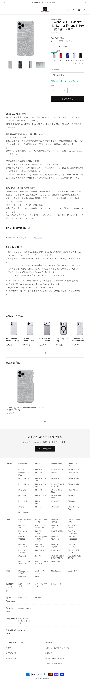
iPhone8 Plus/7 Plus (74, 508)
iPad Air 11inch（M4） (41, 521)
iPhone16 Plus (57, 469)
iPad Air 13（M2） (22, 532)
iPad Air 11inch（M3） (24, 526)
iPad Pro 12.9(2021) (55, 538)
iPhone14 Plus (73, 478)
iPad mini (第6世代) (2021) (25, 562)
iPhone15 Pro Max (40, 480)
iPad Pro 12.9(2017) (39, 546)
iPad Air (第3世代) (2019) (74, 551)
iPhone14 (55, 478)
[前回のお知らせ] (4, 2)
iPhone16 (38, 469)
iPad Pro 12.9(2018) (22, 546)
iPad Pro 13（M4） (72, 526)
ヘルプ (8, 648)
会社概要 (48, 642)
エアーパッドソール (41, 585)
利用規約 (48, 653)
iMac (37, 577)
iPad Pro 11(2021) (54, 546)
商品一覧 (21, 630)
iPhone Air (22, 469)
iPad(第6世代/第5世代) (74, 557)
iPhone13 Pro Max (56, 491)
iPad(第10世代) (57, 531)
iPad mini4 (55, 561)
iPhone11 (71, 495)
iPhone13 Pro (40, 490)
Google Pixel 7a (24, 608)
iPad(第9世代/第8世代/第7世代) (57, 557)
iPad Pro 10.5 (40, 550)
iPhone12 (22, 495)
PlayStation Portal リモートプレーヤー (24, 621)
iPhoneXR (22, 507)
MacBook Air (56, 571)
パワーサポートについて (15, 642)
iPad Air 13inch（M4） (24, 521)
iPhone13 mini (73, 484)
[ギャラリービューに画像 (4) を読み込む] (40, 64)
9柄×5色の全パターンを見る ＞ (65, 81)
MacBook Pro (73, 571)
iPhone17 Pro (56, 464)
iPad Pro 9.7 (56, 550)
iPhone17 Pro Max (73, 465)
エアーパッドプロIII (24, 585)
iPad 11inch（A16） (56, 521)
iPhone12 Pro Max (56, 496)
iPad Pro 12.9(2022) (72, 532)
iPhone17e (22, 464)
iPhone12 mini (73, 490)
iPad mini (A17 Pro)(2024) (41, 526)
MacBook (22, 577)
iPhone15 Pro (23, 478)
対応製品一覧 (11, 653)
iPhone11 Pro (58, 75)
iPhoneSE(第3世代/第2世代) (57, 485)
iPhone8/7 (55, 507)
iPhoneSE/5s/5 (24, 512)
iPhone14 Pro (23, 484)
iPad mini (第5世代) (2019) (41, 562)
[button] (5, 9)
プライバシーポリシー (54, 664)
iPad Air (38, 556)
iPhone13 (22, 490)
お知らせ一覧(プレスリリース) (57, 648)
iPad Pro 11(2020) (71, 546)
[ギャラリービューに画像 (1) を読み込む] (10, 64)
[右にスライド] (50, 353)
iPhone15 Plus (73, 473)
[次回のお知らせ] (85, 2)
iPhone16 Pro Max (23, 474)
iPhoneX (38, 507)
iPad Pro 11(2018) (22, 551)
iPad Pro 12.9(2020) (72, 538)
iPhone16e (39, 473)
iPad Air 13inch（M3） (74, 521)
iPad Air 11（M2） (39, 532)
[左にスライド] (39, 353)
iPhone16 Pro (73, 469)
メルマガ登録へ (45, 449)
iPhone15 (55, 473)
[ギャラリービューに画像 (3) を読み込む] (30, 64)
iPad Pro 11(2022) (22, 538)
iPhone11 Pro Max (40, 502)
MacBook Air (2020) (23, 572)
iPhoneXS (55, 501)
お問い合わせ (11, 658)
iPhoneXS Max (74, 501)
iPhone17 (38, 464)
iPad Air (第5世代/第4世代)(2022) (41, 539)
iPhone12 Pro (40, 495)
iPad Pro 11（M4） (56, 526)
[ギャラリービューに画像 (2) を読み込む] (20, 64)
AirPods (38, 598)
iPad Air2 (22, 556)
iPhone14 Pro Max (40, 485)
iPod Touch (23, 598)
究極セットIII (56, 584)
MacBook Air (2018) (40, 572)
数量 (52, 86)
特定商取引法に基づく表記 (55, 658)
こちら (39, 237)
